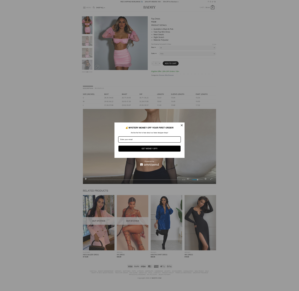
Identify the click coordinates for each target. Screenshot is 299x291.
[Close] (182, 125)
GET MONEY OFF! (149, 149)
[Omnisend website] (149, 163)
